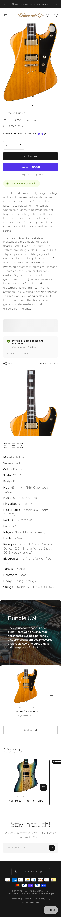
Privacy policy (44, 899)
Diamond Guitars (14, 113)
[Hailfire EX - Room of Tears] (25, 776)
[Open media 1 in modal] (52, 28)
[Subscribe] (52, 848)
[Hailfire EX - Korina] (25, 686)
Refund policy (16, 899)
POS (23, 893)
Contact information (30, 903)
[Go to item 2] (32, 106)
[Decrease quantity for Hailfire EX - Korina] (6, 145)
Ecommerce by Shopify (43, 893)
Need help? (51, 363)
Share (11, 363)
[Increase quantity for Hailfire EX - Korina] (20, 145)
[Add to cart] (43, 787)
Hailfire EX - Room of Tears (25, 800)
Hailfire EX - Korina (26, 711)
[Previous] (4, 4)
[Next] (56, 4)
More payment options (30, 174)
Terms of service (30, 899)
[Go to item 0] (29, 106)
